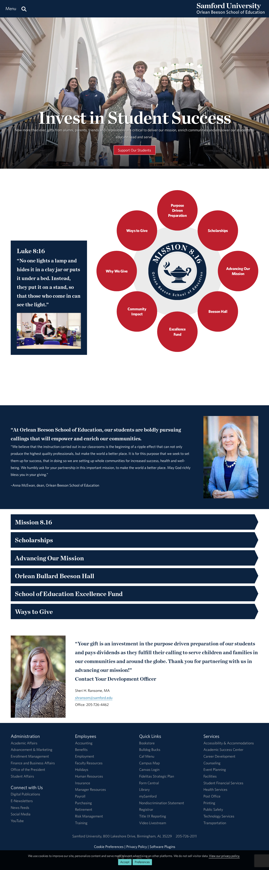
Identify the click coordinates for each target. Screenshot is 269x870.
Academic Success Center (223, 749)
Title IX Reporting (152, 816)
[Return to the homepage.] (230, 12)
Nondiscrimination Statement (161, 802)
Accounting (83, 743)
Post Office (211, 796)
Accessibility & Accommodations (228, 743)
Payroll (80, 796)
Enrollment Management (30, 756)
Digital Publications (25, 794)
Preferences (142, 862)
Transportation (214, 822)
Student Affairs (22, 776)
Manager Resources (90, 789)
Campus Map (149, 763)
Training (81, 822)
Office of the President (28, 769)
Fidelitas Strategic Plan (156, 776)
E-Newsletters (22, 800)
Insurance (82, 782)
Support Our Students (134, 150)
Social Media (20, 814)
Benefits (81, 749)
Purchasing (83, 802)
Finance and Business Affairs (33, 763)
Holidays (81, 769)
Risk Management (89, 816)
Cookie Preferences (109, 846)
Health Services (215, 789)
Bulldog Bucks (149, 749)
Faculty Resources (89, 763)
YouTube (17, 820)
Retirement (83, 809)
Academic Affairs (24, 743)
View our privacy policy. (224, 856)
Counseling (211, 763)
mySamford (148, 796)
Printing (209, 802)
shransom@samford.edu (93, 697)
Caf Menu (146, 756)
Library (144, 789)
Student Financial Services (223, 782)
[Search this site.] (24, 8)
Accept (124, 862)
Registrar (146, 809)
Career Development (219, 756)
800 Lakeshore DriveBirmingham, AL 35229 (137, 836)
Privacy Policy (136, 846)
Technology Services (218, 816)
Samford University (87, 836)
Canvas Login (149, 769)
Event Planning (214, 769)
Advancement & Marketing (31, 749)
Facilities (210, 776)
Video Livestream (152, 822)
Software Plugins (162, 846)
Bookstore (147, 743)
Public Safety (213, 809)
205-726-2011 (186, 836)
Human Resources (89, 776)
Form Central (149, 782)
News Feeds (20, 807)
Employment (84, 756)
